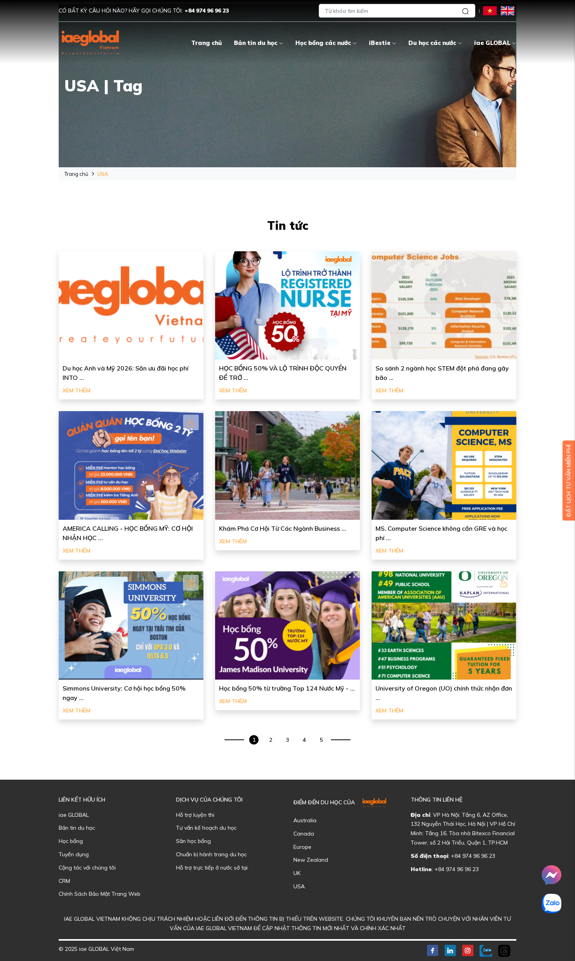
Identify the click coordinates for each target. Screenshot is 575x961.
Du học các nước (432, 43)
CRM (64, 880)
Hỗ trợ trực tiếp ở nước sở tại (212, 867)
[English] (507, 10)
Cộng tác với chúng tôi (87, 867)
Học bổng (71, 841)
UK (296, 873)
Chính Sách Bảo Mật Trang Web (99, 893)
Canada (303, 833)
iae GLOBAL (492, 43)
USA (299, 886)
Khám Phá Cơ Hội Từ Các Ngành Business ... (282, 528)
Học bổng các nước (323, 43)
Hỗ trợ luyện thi (195, 814)
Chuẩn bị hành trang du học (211, 854)
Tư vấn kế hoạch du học (206, 827)
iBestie (379, 43)
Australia (304, 820)
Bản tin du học (255, 43)
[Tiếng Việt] (490, 10)
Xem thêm (76, 390)
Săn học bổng (193, 841)
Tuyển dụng (74, 854)
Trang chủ (206, 43)
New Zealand (310, 859)
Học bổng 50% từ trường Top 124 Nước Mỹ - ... (287, 688)
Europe (302, 846)
